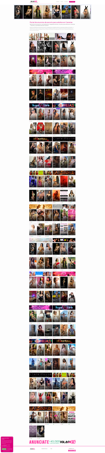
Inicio (51, 448)
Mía (46, 64)
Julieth (31, 185)
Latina (54, 319)
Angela (54, 84)
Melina (54, 151)
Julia (46, 185)
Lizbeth (62, 98)
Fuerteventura (55, 335)
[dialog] (7, 444)
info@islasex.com (71, 448)
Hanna (62, 387)
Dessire (62, 185)
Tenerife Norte (55, 51)
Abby (31, 218)
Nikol (69, 353)
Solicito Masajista (72, 98)
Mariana (31, 165)
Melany (54, 165)
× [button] (12, 437)
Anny (69, 319)
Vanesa (46, 16)
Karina (70, 84)
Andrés (31, 367)
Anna (38, 353)
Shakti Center (40, 218)
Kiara (38, 401)
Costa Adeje (57, 17)
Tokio (31, 319)
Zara (38, 286)
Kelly (38, 387)
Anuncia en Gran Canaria (71, 420)
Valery (62, 117)
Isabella (18, 16)
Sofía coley (70, 266)
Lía (38, 199)
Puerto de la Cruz (48, 354)
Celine (70, 117)
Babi (65, 16)
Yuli (46, 401)
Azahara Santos (48, 165)
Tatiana (54, 98)
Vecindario (31, 152)
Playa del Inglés (71, 234)
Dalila (38, 300)
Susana (46, 286)
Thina (46, 84)
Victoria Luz (32, 387)
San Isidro (39, 436)
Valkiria (31, 353)
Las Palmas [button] (66, 1)
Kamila (54, 401)
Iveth (46, 151)
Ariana (54, 50)
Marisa (70, 401)
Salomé (39, 165)
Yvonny (31, 266)
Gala (69, 64)
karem (62, 218)
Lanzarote (31, 65)
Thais (31, 98)
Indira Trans (71, 387)
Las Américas (55, 99)
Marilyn (70, 151)
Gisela (46, 319)
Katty (46, 199)
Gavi (61, 64)
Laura (54, 353)
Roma (56, 16)
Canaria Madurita (56, 387)
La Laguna (18, 17)
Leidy (37, 16)
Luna (75, 16)
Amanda (39, 367)
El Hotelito (47, 98)
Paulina (54, 199)
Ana (69, 367)
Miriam (46, 266)
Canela (31, 50)
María (46, 50)
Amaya (70, 165)
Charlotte (70, 300)
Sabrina (39, 151)
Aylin (62, 367)
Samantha (62, 401)
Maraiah (70, 252)
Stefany (62, 353)
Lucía (46, 387)
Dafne (54, 64)
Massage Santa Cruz (40, 50)
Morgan (39, 185)
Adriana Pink (32, 401)
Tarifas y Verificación (63, 232)
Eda (61, 50)
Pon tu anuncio (72, 1)
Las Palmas (70, 152)
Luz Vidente (32, 435)
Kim (61, 319)
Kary (54, 117)
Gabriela (62, 252)
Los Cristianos (86, 17)
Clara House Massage (32, 300)
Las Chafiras (63, 51)
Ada (61, 165)
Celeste (46, 252)
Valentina (62, 151)
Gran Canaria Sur (63, 186)
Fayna (70, 50)
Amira (54, 300)
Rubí (38, 435)
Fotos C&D (63, 286)
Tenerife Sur (39, 335)
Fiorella (39, 117)
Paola (46, 117)
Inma (69, 185)
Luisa (27, 16)
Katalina (39, 84)
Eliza (30, 64)
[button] (7, 450)
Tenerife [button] (61, 1)
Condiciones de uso (44, 448)
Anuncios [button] (57, 1)
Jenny (39, 64)
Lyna (38, 266)
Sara (84, 16)
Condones (70, 218)
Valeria (54, 286)
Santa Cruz (47, 17)
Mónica (70, 199)
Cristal (31, 117)
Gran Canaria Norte (48, 200)
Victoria (54, 367)
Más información (4, 443)
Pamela (54, 185)
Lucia (46, 218)
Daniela (62, 84)
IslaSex (62, 199)
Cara (38, 98)
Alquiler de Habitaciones (47, 131)
